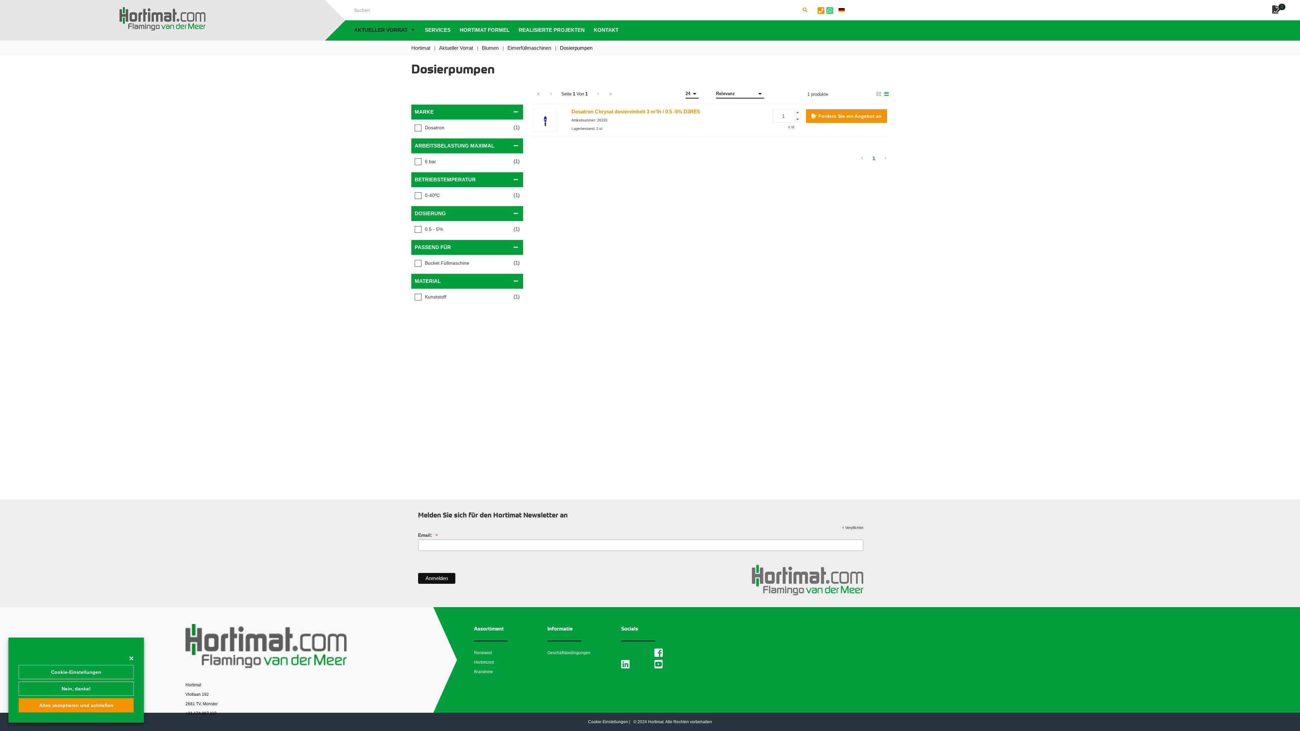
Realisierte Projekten (552, 30)
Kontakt (606, 30)
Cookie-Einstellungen (76, 672)
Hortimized (484, 662)
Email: (428, 535)
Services (438, 30)
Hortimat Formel (485, 30)
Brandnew (483, 671)
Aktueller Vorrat (381, 30)
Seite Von (574, 93)
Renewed (483, 652)
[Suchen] (805, 10)
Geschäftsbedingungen (568, 652)
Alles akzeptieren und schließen (76, 705)
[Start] (162, 19)
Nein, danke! (76, 688)
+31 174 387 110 (201, 713)
